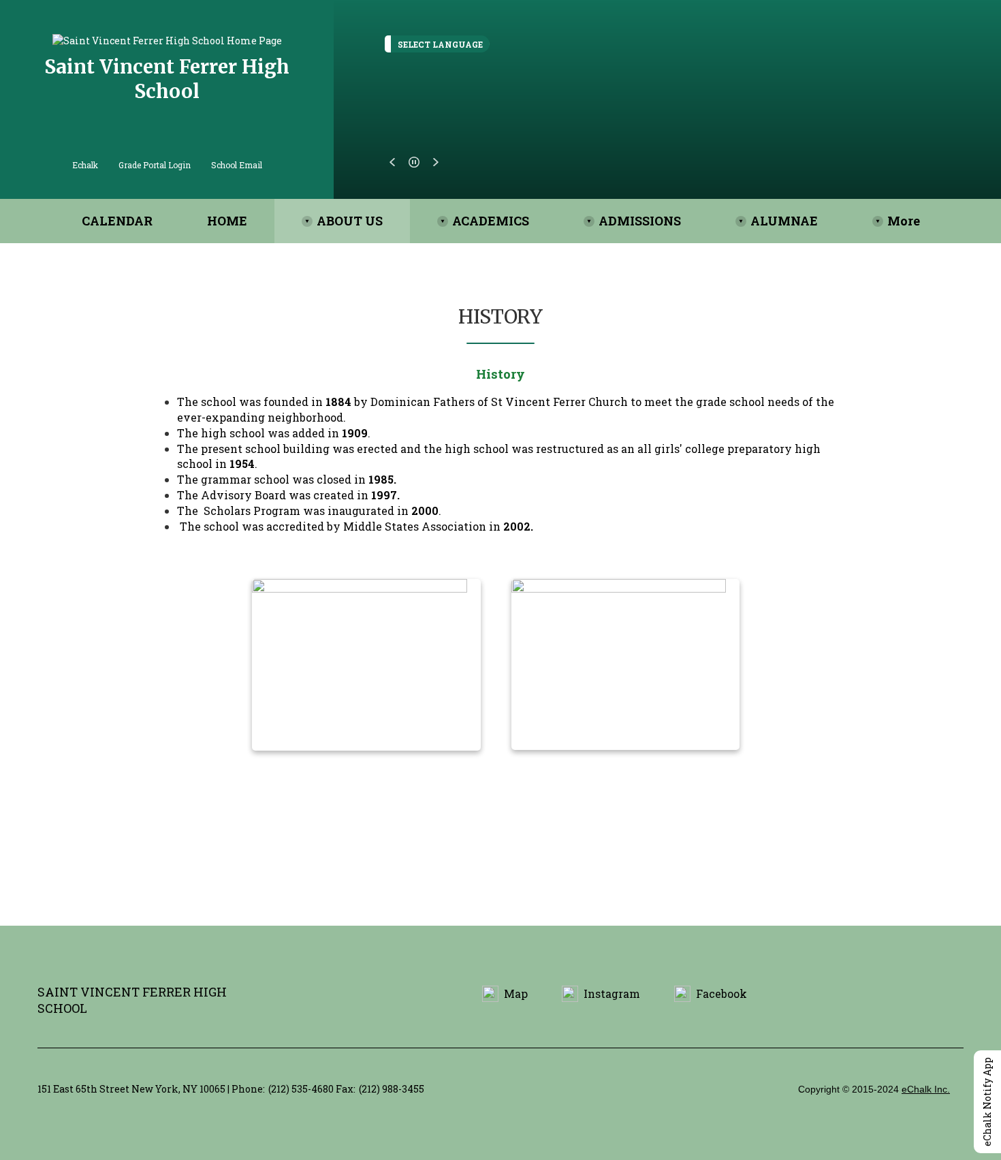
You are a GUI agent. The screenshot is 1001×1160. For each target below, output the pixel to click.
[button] (392, 162)
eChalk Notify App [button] (987, 1101)
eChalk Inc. (926, 1089)
